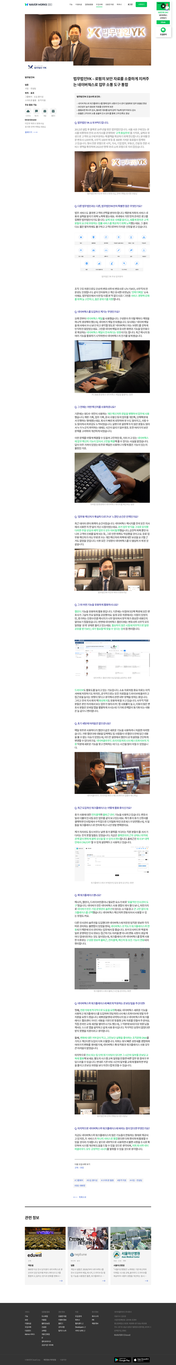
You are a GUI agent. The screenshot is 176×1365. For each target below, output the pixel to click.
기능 (70, 4)
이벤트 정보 (62, 1320)
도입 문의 (78, 1316)
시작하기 (141, 4)
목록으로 (82, 1197)
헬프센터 (78, 1323)
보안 (26, 1320)
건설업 (44, 1327)
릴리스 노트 (62, 1331)
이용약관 (63, 1360)
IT (42, 1338)
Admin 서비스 (30, 1334)
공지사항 (61, 1327)
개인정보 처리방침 (49, 1360)
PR (93, 1320)
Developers (79, 1327)
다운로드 (28, 1331)
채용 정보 (95, 1323)
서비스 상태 (79, 1331)
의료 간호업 (46, 1334)
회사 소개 (95, 1316)
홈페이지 (28, 132)
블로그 (60, 1323)
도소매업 (45, 1316)
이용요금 (79, 4)
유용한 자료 (110, 4)
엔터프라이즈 (46, 1341)
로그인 (130, 4)
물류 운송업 (46, 1323)
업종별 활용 (89, 4)
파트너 (119, 4)
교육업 (44, 1331)
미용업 (44, 1320)
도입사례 (99, 4)
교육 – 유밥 (79, 1167)
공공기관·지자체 (47, 1345)
